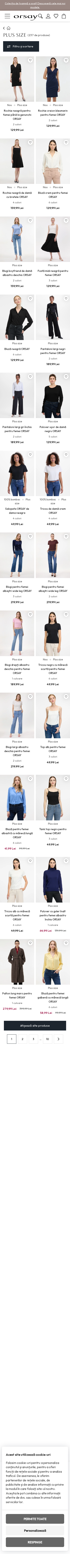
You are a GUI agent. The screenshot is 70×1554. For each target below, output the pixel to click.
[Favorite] (56, 16)
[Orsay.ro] (25, 16)
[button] (58, 1039)
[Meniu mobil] (7, 16)
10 (47, 1039)
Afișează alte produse (35, 1025)
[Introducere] (4, 28)
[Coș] (63, 16)
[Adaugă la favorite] (30, 60)
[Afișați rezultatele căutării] (40, 16)
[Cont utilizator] (48, 16)
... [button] (40, 1039)
